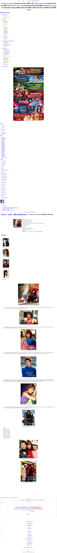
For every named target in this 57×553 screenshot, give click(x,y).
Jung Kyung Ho (5, 268)
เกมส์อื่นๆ (5, 38)
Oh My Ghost (5, 209)
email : (28, 500)
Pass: (23, 0)
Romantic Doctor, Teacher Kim (9, 210)
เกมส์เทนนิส (6, 28)
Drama (26, 224)
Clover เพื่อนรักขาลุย (7, 51)
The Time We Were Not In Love (11, 207)
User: (18, 0)
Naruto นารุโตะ (6, 58)
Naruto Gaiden (6, 59)
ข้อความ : (2, 502)
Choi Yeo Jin (4, 279)
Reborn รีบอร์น (6, 61)
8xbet (28, 550)
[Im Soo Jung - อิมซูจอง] (6, 256)
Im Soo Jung (4, 258)
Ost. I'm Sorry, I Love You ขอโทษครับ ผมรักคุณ (36, 231)
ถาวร (28, 0)
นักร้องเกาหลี (6, 45)
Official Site (23, 230)
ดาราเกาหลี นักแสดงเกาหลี (7, 44)
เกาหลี (10, 214)
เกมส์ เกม (5, 18)
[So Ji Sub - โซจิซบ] (6, 246)
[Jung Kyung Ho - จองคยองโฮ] (6, 267)
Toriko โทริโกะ (6, 64)
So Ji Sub (4, 247)
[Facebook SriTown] (2, 203)
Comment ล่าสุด (4, 205)
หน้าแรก (3, 214)
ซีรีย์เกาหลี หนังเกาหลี (20, 214)
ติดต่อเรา (31, 547)
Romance (28, 224)
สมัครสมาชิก (34, 0)
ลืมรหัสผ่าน (37, 0)
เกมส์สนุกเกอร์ (6, 36)
